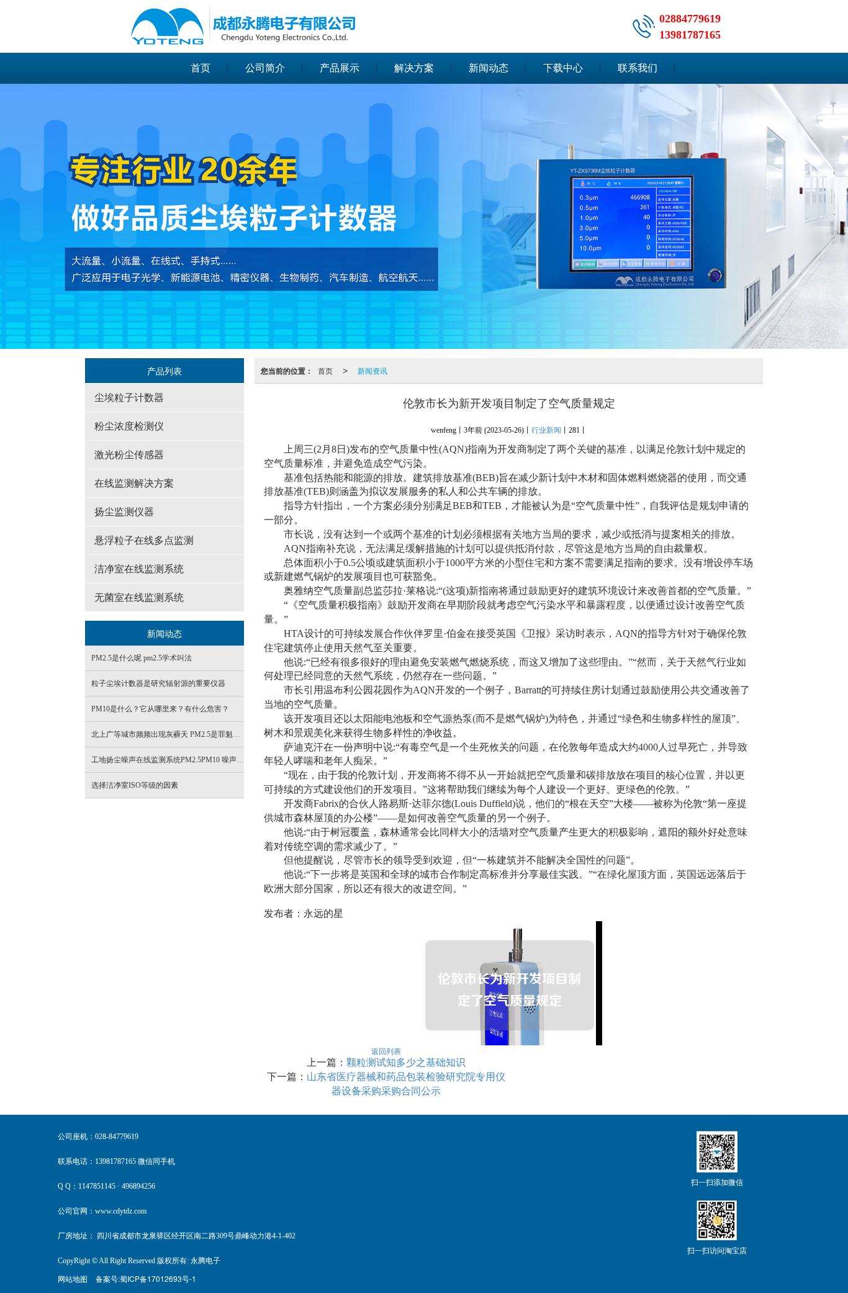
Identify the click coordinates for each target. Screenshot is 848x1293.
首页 (200, 68)
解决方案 (414, 68)
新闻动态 (488, 68)
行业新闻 (546, 430)
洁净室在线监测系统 (139, 569)
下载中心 (563, 68)
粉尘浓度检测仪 (129, 426)
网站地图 (73, 1278)
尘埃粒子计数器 (129, 397)
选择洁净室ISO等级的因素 (134, 785)
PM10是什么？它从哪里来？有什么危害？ (160, 709)
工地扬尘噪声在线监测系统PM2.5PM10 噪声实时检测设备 (186, 759)
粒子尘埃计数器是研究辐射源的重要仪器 (158, 683)
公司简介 (265, 68)
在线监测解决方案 (134, 483)
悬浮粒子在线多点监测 (144, 540)
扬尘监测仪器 (124, 512)
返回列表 (386, 1050)
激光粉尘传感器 (129, 454)
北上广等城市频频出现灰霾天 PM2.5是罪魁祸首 (169, 734)
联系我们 (637, 68)
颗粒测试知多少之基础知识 (406, 1062)
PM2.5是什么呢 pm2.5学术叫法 (141, 658)
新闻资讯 (372, 370)
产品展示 (339, 68)
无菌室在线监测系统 (139, 597)
